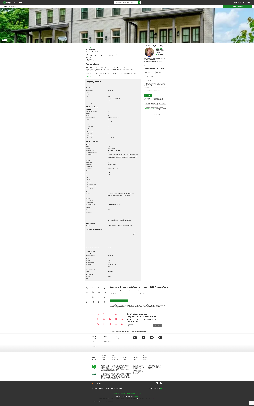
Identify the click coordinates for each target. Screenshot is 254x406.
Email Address (150, 80)
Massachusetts (115, 359)
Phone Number (150, 76)
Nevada (124, 355)
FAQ (93, 344)
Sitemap (108, 388)
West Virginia (145, 359)
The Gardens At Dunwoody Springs (110, 54)
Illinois (113, 353)
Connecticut (94, 359)
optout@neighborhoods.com (150, 108)
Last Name (158, 72)
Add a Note (146, 87)
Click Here (136, 396)
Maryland (114, 357)
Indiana (113, 355)
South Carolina (135, 357)
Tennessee (134, 359)
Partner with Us (107, 338)
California (93, 355)
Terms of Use (151, 111)
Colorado (93, 357)
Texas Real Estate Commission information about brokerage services (127, 393)
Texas (144, 353)
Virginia (144, 355)
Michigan (124, 353)
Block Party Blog (119, 338)
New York (124, 359)
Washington (145, 357)
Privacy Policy (153, 307)
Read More (104, 70)
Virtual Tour (88, 76)
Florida (103, 357)
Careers (93, 341)
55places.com (119, 388)
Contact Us (94, 346)
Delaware (104, 353)
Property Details (12, 6)
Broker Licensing (107, 341)
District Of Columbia (105, 355)
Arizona (93, 353)
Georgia (103, 359)
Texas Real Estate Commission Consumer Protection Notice (127, 395)
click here (105, 377)
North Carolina (135, 353)
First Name (147, 72)
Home (109, 331)
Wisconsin (155, 353)
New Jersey (125, 357)
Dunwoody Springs (97, 54)
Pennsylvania (135, 355)
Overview (5, 6)
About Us (94, 338)
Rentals (113, 388)
